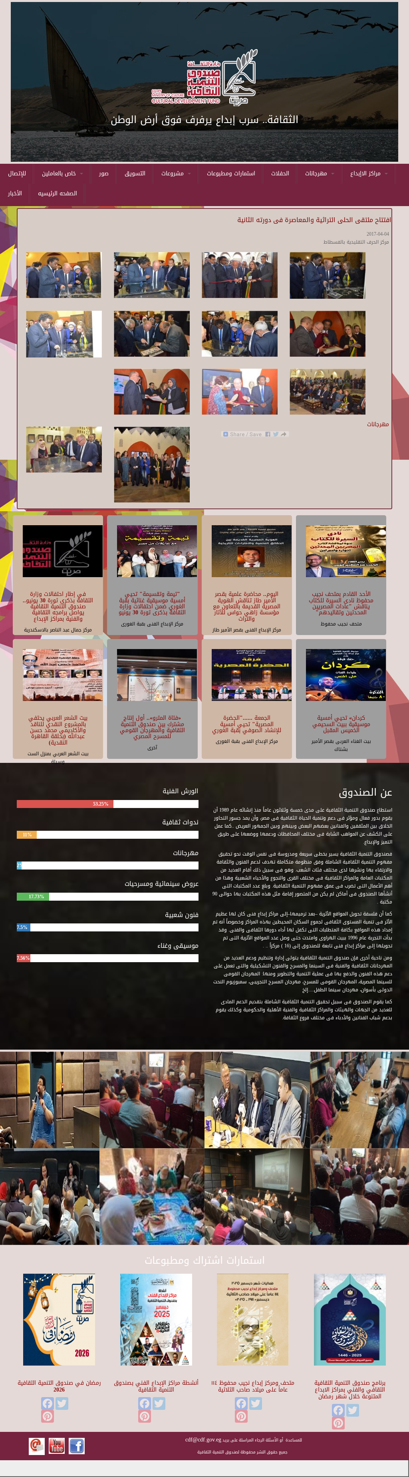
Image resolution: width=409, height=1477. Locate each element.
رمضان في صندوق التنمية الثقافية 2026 (59, 1386)
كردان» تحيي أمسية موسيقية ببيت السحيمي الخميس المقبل (341, 724)
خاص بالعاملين (60, 173)
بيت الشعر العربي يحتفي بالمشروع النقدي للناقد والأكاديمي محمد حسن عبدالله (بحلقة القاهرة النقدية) (57, 730)
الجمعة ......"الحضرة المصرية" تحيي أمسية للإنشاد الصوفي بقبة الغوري (246, 724)
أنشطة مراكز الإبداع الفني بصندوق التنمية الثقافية (156, 1386)
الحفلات (280, 173)
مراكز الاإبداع (366, 173)
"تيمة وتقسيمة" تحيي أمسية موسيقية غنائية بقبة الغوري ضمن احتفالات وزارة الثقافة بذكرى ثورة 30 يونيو (152, 603)
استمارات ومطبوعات (231, 173)
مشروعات (173, 173)
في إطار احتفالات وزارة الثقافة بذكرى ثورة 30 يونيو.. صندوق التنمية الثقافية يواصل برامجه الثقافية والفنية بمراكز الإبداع (58, 606)
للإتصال (17, 173)
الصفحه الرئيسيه (57, 193)
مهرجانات (317, 173)
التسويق (135, 173)
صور (104, 173)
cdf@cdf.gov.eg (203, 1439)
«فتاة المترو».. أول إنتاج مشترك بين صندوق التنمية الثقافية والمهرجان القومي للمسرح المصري (152, 727)
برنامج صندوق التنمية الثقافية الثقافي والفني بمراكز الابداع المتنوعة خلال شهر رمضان (349, 1390)
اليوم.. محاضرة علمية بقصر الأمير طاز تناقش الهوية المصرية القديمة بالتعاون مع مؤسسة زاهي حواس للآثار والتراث (246, 606)
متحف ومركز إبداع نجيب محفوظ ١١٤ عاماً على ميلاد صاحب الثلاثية (252, 1386)
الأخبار (15, 193)
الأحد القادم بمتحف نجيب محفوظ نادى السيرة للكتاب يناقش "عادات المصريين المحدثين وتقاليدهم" (341, 603)
